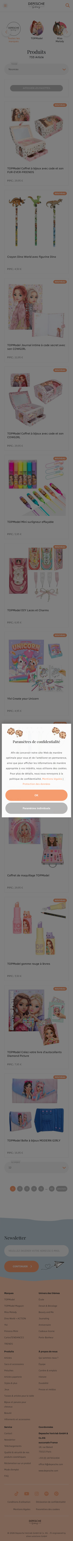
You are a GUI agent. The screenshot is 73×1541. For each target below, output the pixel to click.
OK (36, 795)
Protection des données (36, 784)
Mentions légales (52, 778)
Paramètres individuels (36, 808)
